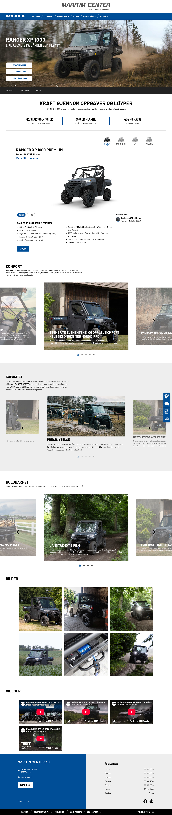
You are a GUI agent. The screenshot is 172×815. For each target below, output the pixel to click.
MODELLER (24, 812)
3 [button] (86, 354)
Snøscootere (92, 812)
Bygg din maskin (19, 65)
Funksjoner (24, 90)
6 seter (31, 215)
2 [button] (82, 354)
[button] (18, 321)
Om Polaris (104, 16)
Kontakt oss (25, 785)
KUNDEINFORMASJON (41, 812)
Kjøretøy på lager (89, 16)
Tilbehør (76, 16)
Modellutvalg (48, 16)
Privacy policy (23, 801)
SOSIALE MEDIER (76, 812)
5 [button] (94, 354)
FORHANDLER (59, 812)
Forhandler (36, 16)
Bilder (38, 90)
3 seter (21, 215)
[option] (86, 316)
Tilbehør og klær (63, 16)
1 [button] (78, 354)
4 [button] (90, 354)
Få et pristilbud (19, 71)
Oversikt (9, 90)
